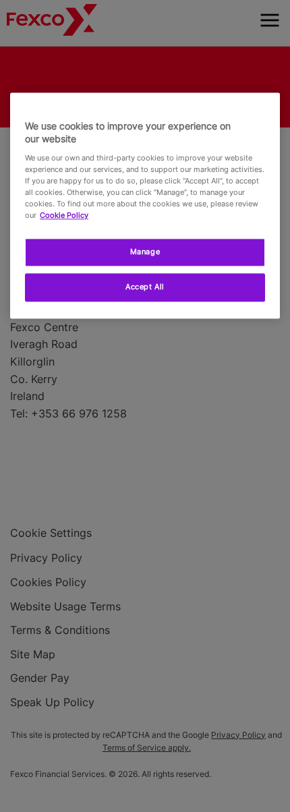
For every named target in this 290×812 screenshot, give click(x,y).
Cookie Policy (64, 215)
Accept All (145, 286)
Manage (145, 252)
